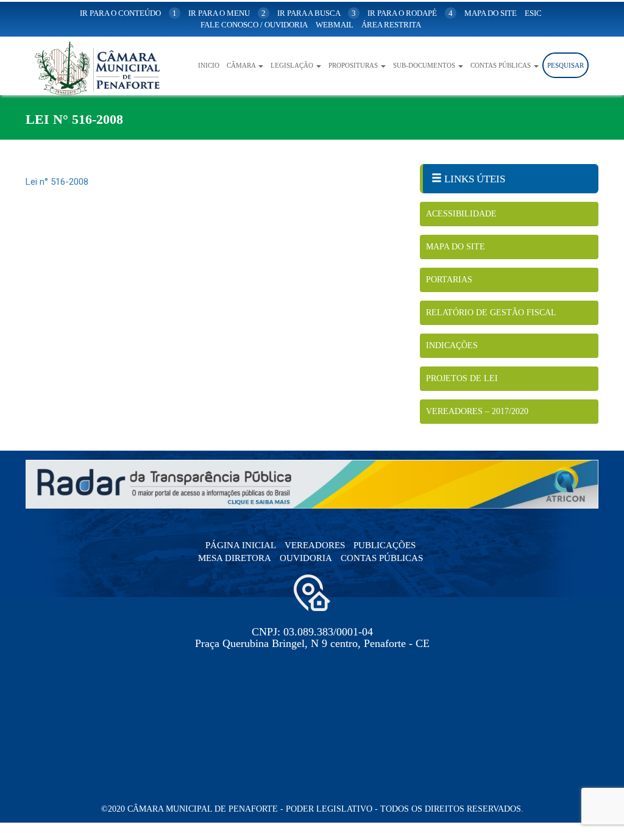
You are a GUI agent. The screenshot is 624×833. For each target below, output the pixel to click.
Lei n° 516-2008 (57, 181)
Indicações (452, 345)
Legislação (293, 65)
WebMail (334, 24)
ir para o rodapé (410, 13)
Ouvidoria (306, 558)
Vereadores (315, 545)
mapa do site (490, 13)
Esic (533, 13)
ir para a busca (316, 13)
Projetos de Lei (462, 378)
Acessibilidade (461, 213)
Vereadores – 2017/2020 (477, 411)
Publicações (384, 545)
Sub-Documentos (425, 65)
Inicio (208, 65)
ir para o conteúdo (128, 13)
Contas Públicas (501, 65)
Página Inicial (240, 545)
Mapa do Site (455, 246)
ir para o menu (227, 13)
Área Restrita (391, 24)
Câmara (242, 65)
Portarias (449, 279)
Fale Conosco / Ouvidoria (254, 24)
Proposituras (354, 65)
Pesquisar (565, 65)
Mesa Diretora (234, 558)
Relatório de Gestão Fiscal (491, 312)
